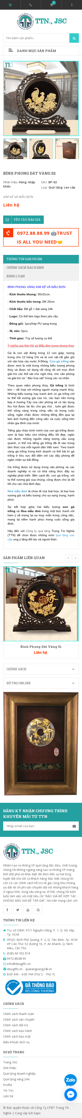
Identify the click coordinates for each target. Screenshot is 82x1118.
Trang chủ (10, 1062)
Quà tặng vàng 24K (16, 1079)
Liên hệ (8, 1096)
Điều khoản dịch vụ (16, 1042)
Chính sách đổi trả (15, 1025)
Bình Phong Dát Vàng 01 (41, 646)
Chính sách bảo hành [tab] (25, 268)
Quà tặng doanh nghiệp (19, 1073)
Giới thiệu (9, 1068)
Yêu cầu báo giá (27, 220)
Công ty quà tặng (38, 531)
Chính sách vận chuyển (18, 1019)
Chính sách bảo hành (17, 1031)
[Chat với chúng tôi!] (70, 1094)
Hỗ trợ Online (19, 683)
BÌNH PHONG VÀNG (21, 287)
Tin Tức (8, 1090)
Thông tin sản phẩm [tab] (24, 259)
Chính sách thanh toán (18, 1014)
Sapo (37, 1113)
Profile (7, 1085)
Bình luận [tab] (16, 276)
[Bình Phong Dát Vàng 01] (41, 603)
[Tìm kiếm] (74, 38)
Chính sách (16, 669)
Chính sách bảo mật (17, 1036)
